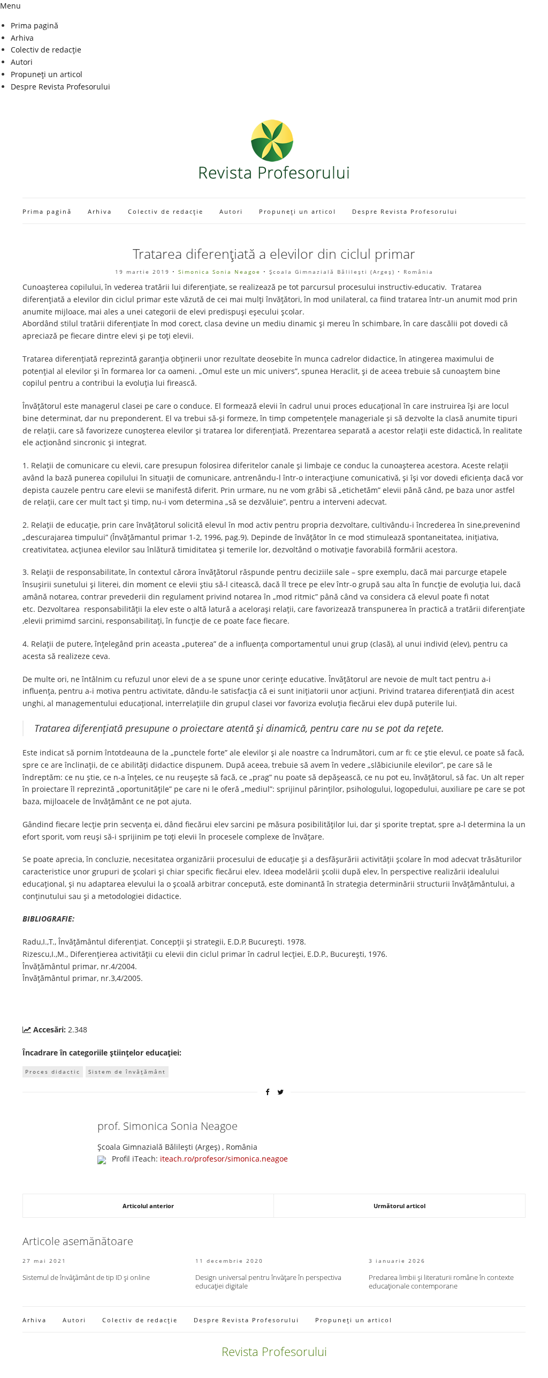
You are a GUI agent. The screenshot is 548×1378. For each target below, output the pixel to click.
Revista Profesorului (274, 1351)
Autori (22, 62)
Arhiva (22, 38)
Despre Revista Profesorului (60, 86)
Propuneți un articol (46, 74)
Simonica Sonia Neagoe (219, 271)
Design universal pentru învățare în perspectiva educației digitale (268, 1281)
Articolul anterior (148, 1206)
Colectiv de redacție (46, 49)
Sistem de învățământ (127, 1071)
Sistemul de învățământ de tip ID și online (86, 1277)
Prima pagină (34, 25)
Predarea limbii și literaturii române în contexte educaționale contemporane (441, 1281)
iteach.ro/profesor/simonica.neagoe (224, 1159)
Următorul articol (399, 1206)
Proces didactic (52, 1071)
